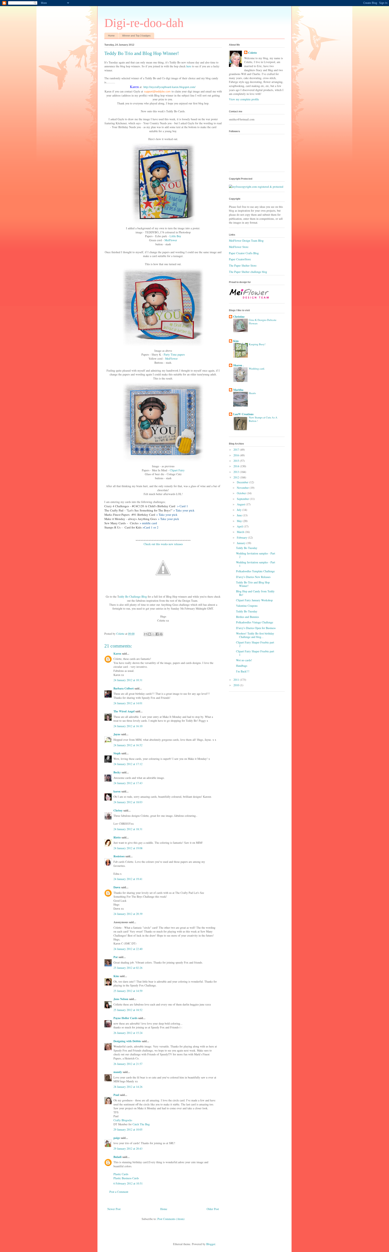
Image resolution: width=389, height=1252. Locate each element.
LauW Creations (243, 414)
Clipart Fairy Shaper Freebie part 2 (255, 644)
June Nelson (120, 999)
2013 (236, 472)
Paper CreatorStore (240, 259)
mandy (117, 1072)
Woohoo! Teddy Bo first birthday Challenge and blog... (255, 635)
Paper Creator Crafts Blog (244, 253)
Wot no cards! (244, 660)
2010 (236, 685)
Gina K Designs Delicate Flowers (262, 321)
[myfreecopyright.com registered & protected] (256, 187)
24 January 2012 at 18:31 (127, 829)
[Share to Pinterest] (161, 634)
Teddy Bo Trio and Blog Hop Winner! (253, 584)
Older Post (213, 1209)
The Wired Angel (124, 711)
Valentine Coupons (247, 606)
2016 (236, 455)
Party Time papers (174, 354)
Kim (116, 976)
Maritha (238, 390)
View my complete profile (244, 99)
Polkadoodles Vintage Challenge (254, 622)
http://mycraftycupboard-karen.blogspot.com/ (169, 87)
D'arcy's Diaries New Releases (253, 577)
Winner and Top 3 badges (136, 35)
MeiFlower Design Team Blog (246, 240)
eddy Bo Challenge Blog (133, 596)
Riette (117, 837)
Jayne (116, 734)
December (243, 482)
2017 (236, 449)
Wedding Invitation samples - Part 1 (255, 564)
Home (111, 35)
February (242, 537)
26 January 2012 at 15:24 (127, 1033)
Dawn (116, 887)
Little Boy (175, 236)
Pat (116, 957)
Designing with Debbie (127, 1041)
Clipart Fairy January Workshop (254, 600)
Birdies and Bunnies (247, 617)
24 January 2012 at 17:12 (127, 764)
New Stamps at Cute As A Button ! (263, 419)
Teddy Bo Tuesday (246, 548)
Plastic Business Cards (126, 1178)
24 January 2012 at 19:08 (127, 848)
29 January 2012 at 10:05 (127, 1129)
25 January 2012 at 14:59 (127, 991)
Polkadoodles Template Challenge (255, 571)
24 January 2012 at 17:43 (127, 783)
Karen (117, 653)
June (240, 515)
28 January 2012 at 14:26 (127, 1087)
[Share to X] (153, 634)
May (240, 521)
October (242, 493)
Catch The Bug (141, 1124)
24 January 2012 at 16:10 (127, 726)
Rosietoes (119, 856)
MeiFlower (171, 240)
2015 (236, 461)
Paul (116, 1095)
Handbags (241, 666)
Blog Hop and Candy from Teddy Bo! (255, 593)
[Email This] (146, 634)
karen (117, 791)
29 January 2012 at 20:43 (127, 1148)
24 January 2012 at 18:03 (127, 802)
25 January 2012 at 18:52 (127, 1010)
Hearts (252, 393)
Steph (117, 753)
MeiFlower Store (238, 247)
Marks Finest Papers (117, 514)
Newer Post (114, 1209)
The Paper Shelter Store (242, 265)
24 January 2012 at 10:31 (127, 680)
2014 (236, 466)
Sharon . (238, 365)
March (241, 532)
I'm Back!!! (242, 671)
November (243, 488)
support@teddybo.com (157, 91)
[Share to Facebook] (157, 634)
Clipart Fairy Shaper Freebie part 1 (255, 653)
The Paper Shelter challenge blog (248, 272)
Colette (252, 53)
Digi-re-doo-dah (144, 23)
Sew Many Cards (115, 523)
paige (116, 1138)
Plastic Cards (120, 1174)
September (243, 499)
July (239, 510)
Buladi (117, 1157)
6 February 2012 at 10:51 (128, 1183)
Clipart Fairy (177, 470)
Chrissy (118, 810)
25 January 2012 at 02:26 (127, 968)
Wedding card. (257, 368)
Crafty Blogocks (122, 1120)
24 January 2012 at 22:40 (127, 949)
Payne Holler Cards (125, 1018)
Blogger (210, 1244)
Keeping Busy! (257, 344)
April (240, 526)
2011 (236, 680)
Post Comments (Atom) (171, 1219)
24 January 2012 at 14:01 (127, 703)
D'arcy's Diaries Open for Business (256, 628)
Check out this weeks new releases (163, 544)
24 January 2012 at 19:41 (127, 879)
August (241, 504)
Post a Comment (118, 1192)
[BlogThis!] (149, 634)
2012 (236, 477)
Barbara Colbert (123, 688)
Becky (117, 772)
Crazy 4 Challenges (116, 506)
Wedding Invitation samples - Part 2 (255, 555)
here (188, 66)
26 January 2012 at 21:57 (127, 1064)
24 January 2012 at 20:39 (127, 914)
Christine (239, 316)
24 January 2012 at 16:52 (127, 745)
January (241, 543)
